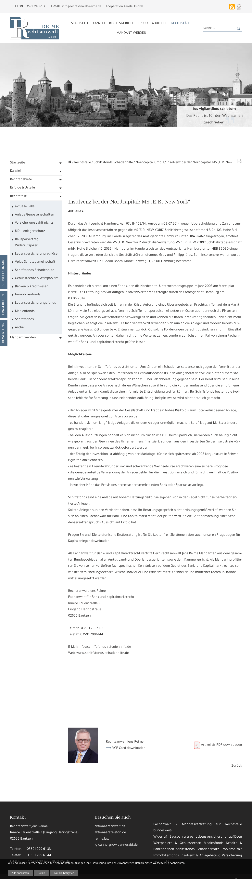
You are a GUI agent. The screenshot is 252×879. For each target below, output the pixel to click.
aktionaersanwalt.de (109, 827)
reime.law (101, 839)
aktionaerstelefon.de (110, 833)
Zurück (237, 766)
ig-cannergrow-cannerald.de (116, 845)
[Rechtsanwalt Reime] (69, 163)
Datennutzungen (75, 863)
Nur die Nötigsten (64, 873)
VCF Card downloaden (128, 748)
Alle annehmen (20, 873)
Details (41, 873)
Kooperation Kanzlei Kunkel (124, 6)
